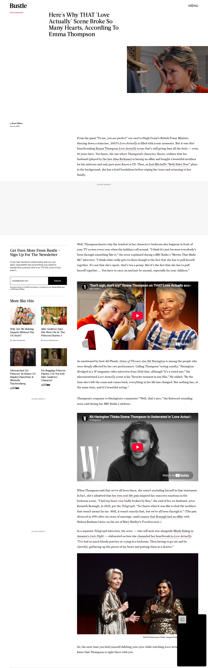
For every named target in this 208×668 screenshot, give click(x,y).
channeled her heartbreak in (164, 536)
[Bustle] (18, 5)
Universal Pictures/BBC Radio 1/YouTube (206, 69)
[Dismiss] (202, 617)
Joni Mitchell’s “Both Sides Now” (169, 164)
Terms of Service (58, 287)
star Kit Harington (142, 361)
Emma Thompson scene (120, 148)
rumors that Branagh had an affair (161, 516)
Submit (57, 280)
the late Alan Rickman (117, 159)
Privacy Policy (19, 289)
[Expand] (180, 617)
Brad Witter (17, 123)
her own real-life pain (125, 495)
